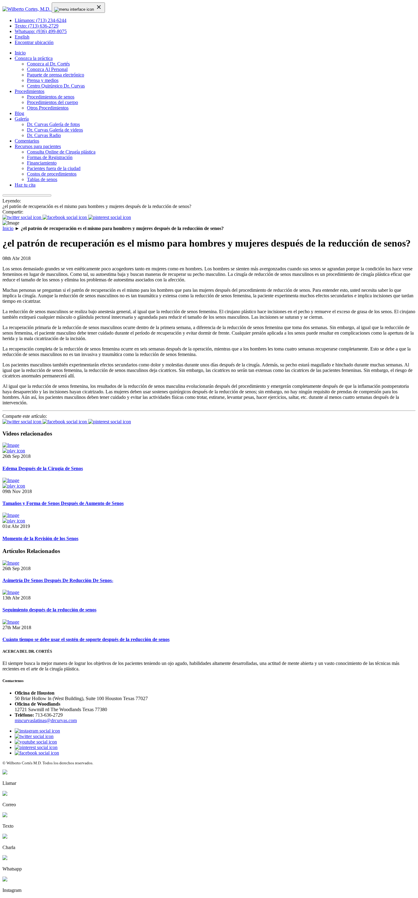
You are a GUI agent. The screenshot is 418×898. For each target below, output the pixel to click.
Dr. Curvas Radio (44, 135)
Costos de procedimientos (52, 173)
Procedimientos (29, 91)
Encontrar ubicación (34, 42)
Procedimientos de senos (50, 96)
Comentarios (27, 140)
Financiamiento (42, 162)
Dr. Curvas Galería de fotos (53, 124)
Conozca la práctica (34, 58)
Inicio (20, 52)
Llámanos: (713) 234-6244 (40, 20)
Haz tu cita (25, 184)
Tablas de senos (42, 179)
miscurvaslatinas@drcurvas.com (46, 720)
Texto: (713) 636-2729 (36, 25)
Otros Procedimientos (48, 107)
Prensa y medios (42, 80)
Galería (22, 118)
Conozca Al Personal (47, 69)
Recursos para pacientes (38, 146)
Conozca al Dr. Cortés (48, 63)
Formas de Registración (50, 157)
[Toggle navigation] (78, 7)
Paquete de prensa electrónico (55, 74)
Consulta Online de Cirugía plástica (61, 151)
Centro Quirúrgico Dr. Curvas (56, 85)
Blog (19, 113)
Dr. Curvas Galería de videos (55, 129)
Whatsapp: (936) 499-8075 (41, 31)
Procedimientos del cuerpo (52, 102)
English (22, 36)
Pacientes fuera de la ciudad (53, 168)
